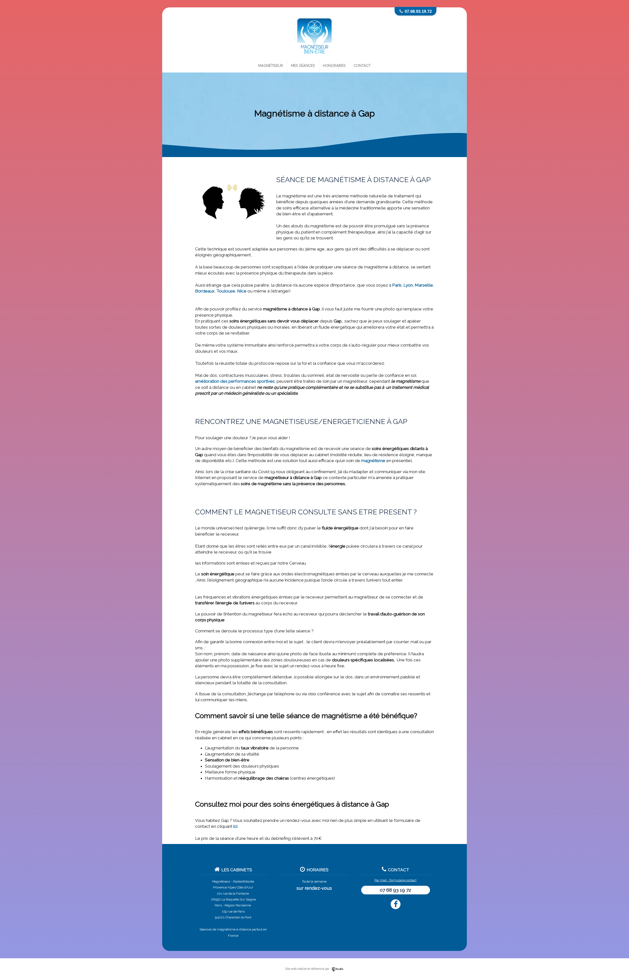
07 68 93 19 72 (395, 890)
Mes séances (303, 65)
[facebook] (395, 904)
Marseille (424, 285)
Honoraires (334, 65)
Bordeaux (204, 291)
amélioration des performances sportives (235, 381)
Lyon (408, 285)
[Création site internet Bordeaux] (337, 969)
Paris (396, 285)
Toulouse (225, 291)
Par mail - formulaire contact (395, 880)
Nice (241, 291)
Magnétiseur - (222, 881)
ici (235, 826)
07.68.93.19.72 (418, 11)
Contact (362, 65)
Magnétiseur (270, 65)
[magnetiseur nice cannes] (314, 57)
